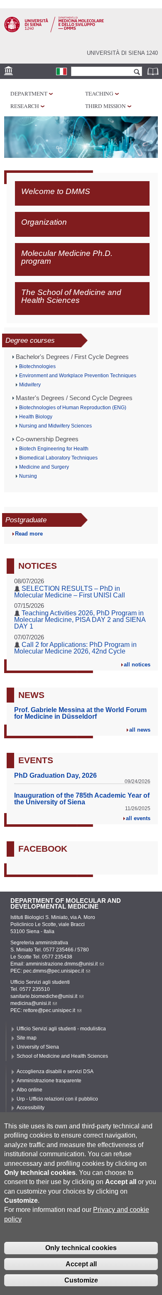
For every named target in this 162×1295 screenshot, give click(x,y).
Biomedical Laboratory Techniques (58, 458)
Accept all (81, 1264)
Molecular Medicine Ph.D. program (67, 256)
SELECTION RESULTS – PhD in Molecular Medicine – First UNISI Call (69, 592)
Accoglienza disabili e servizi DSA (55, 1071)
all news (139, 730)
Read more (29, 534)
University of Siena (38, 1047)
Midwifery (30, 385)
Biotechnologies (37, 366)
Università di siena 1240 (122, 53)
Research (24, 106)
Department (28, 93)
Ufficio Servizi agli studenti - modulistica (61, 1029)
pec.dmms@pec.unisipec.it (53, 971)
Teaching (99, 93)
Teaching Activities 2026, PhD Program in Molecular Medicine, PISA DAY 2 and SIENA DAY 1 (80, 619)
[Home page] (54, 31)
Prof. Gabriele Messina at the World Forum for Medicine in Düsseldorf (80, 713)
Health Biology (35, 417)
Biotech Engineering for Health (53, 449)
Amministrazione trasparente (49, 1081)
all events (138, 818)
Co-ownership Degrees (47, 439)
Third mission (105, 106)
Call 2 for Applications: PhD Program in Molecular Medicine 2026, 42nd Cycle (75, 648)
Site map (27, 1038)
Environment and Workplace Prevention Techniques (77, 375)
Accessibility (30, 1108)
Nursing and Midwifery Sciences (55, 426)
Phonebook (153, 71)
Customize (81, 1280)
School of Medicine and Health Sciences (62, 1056)
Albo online (29, 1090)
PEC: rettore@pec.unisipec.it (42, 1010)
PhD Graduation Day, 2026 (55, 775)
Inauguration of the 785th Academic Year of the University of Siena (82, 799)
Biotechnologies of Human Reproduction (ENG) (72, 407)
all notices (137, 664)
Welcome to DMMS (55, 191)
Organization (44, 221)
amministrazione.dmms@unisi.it (62, 964)
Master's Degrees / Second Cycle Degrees (74, 398)
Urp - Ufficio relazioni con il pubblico (57, 1099)
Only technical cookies (81, 1247)
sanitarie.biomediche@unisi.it (43, 996)
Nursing (28, 476)
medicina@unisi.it (30, 1003)
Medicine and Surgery (44, 467)
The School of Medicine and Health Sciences (71, 296)
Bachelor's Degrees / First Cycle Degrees (72, 357)
